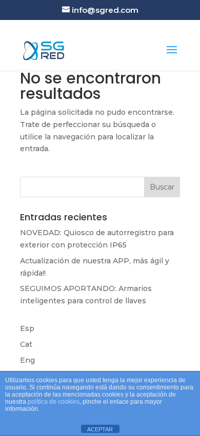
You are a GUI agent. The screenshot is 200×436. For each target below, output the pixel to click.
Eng (27, 360)
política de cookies (53, 401)
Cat (26, 344)
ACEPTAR (100, 429)
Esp (27, 328)
